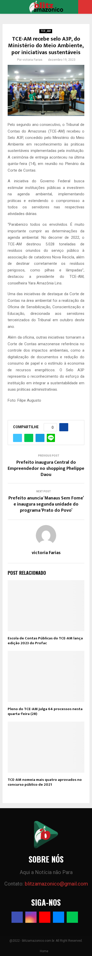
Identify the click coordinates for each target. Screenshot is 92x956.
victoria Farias (32, 60)
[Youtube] (44, 917)
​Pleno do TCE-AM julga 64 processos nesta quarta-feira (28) (45, 711)
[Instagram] (31, 917)
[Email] (58, 917)
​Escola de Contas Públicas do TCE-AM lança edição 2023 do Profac (45, 641)
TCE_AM (46, 31)
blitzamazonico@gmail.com (56, 884)
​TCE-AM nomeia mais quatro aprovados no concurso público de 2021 (45, 782)
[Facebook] (17, 917)
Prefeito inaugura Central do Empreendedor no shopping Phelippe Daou (46, 469)
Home (44, 951)
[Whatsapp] (72, 917)
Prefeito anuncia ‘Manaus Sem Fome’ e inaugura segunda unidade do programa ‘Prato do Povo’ (46, 504)
